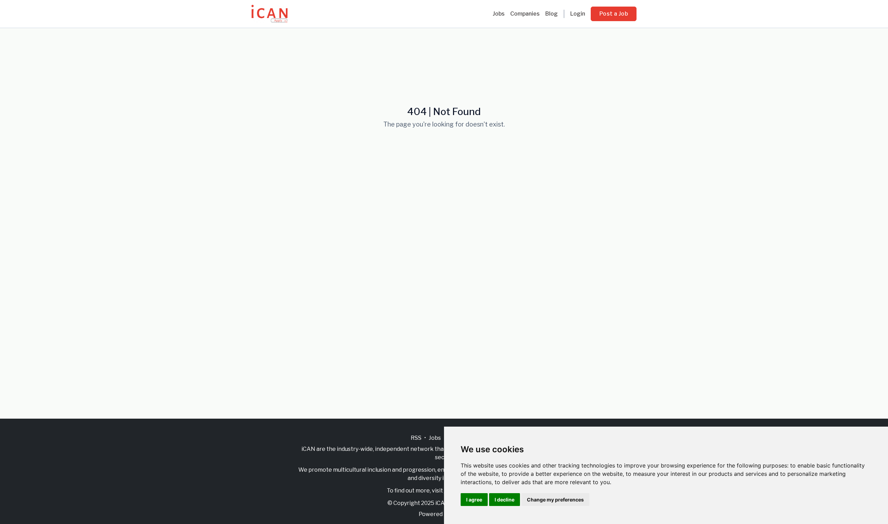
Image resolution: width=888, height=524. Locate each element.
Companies (525, 13)
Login (577, 13)
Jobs (499, 13)
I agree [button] (474, 500)
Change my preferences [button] (555, 500)
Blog (551, 13)
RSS (416, 438)
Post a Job (613, 13)
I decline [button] (504, 500)
